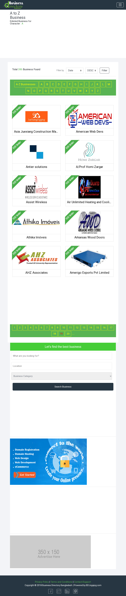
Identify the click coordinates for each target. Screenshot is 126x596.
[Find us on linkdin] (67, 591)
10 (63, 327)
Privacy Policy (42, 582)
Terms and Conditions (61, 582)
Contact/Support (82, 582)
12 (77, 327)
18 (54, 333)
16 (104, 327)
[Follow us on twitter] (59, 591)
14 (90, 327)
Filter (104, 70)
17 (111, 327)
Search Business (63, 386)
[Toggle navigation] (120, 4)
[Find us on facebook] (50, 591)
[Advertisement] (77, 34)
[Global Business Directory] (13, 5)
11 (70, 327)
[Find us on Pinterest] (75, 591)
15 (97, 327)
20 (68, 333)
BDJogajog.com (93, 585)
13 (84, 327)
